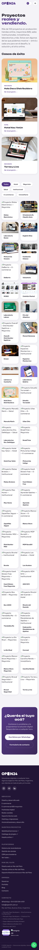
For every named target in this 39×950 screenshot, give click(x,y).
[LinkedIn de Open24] (14, 788)
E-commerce (9, 195)
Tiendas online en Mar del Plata (13, 869)
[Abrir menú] (35, 3)
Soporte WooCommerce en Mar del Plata (17, 873)
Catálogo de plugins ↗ (10, 834)
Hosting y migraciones (10, 819)
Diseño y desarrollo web (10, 800)
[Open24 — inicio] (8, 3)
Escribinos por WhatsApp (19, 737)
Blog (3, 888)
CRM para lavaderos (9, 854)
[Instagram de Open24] (4, 788)
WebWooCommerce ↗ (10, 831)
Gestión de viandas (9, 851)
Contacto (5, 891)
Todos (6, 184)
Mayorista (27, 184)
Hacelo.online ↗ (7, 837)
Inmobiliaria (23, 195)
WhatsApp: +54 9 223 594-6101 (13, 902)
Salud (6, 189)
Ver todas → (6, 857)
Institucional (18, 189)
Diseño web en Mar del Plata (12, 866)
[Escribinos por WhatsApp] (34, 945)
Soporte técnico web (9, 816)
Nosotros (5, 881)
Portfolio (5, 884)
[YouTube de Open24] (9, 788)
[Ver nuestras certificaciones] (19, 932)
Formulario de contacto (20, 745)
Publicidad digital (8, 810)
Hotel (16, 184)
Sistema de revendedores (11, 848)
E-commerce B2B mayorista (12, 806)
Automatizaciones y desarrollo (13, 822)
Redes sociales (7, 813)
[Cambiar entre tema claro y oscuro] (29, 3)
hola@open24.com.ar (10, 905)
